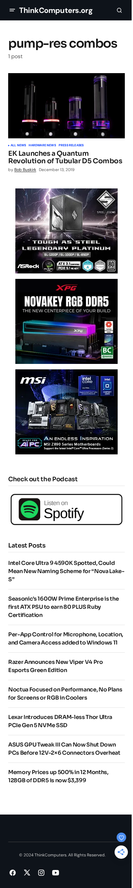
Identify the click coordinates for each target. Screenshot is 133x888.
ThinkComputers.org (55, 10)
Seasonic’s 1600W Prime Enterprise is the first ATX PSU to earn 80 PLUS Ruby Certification (63, 607)
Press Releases (71, 145)
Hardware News (42, 145)
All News (18, 145)
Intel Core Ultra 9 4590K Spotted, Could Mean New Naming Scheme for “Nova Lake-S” (66, 571)
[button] (12, 10)
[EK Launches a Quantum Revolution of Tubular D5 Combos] (66, 105)
